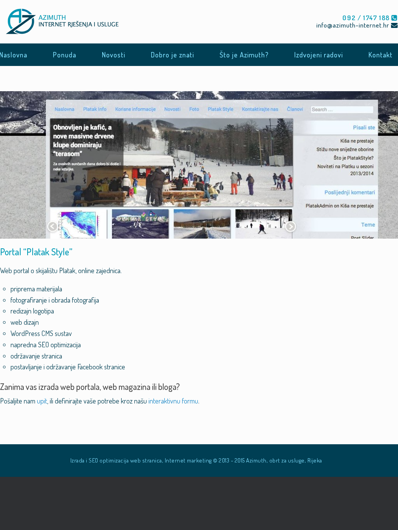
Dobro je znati (172, 54)
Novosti (113, 54)
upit (42, 401)
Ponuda (64, 54)
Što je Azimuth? (244, 54)
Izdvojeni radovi (318, 54)
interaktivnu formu (173, 401)
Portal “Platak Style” (36, 252)
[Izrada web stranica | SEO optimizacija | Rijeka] (64, 22)
